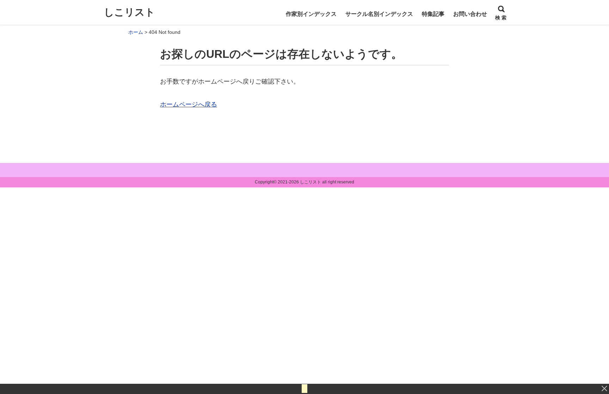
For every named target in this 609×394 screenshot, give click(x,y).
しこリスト (129, 12)
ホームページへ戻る (188, 104)
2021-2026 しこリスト (299, 182)
